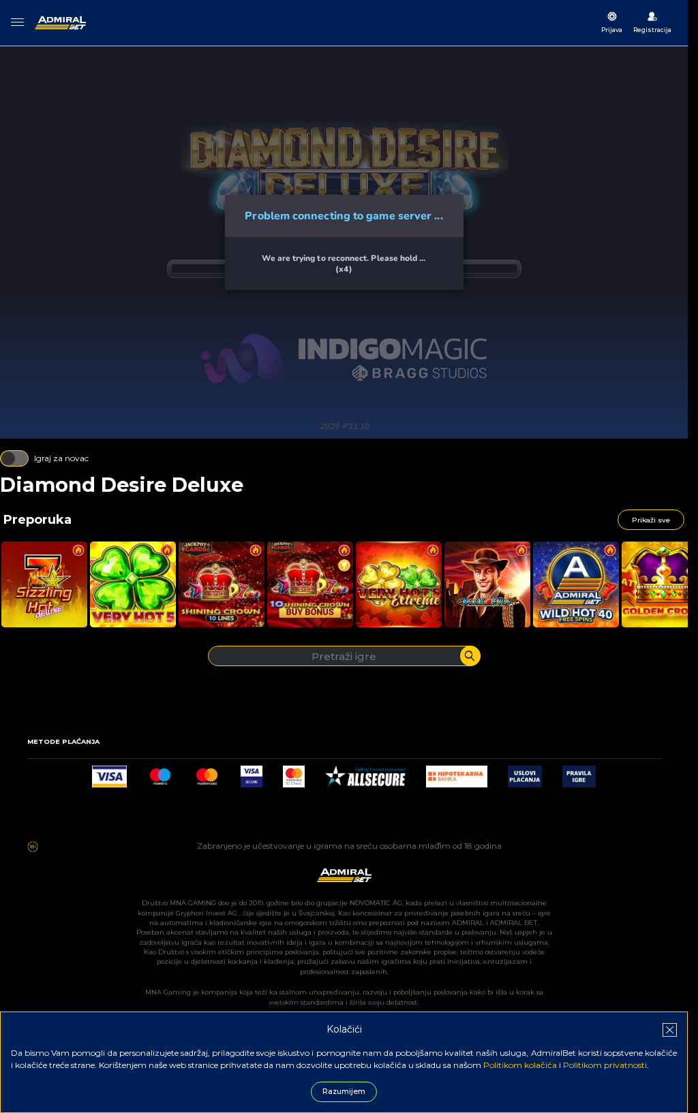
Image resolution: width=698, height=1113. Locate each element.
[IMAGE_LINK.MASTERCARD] (206, 773)
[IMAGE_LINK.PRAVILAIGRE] (579, 773)
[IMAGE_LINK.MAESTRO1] (160, 773)
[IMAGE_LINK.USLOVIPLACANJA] (524, 773)
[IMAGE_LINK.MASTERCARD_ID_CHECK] (294, 773)
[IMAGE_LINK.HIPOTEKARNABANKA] (457, 773)
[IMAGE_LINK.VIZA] (109, 773)
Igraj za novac (61, 458)
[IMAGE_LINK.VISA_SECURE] (251, 773)
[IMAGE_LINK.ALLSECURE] (365, 773)
